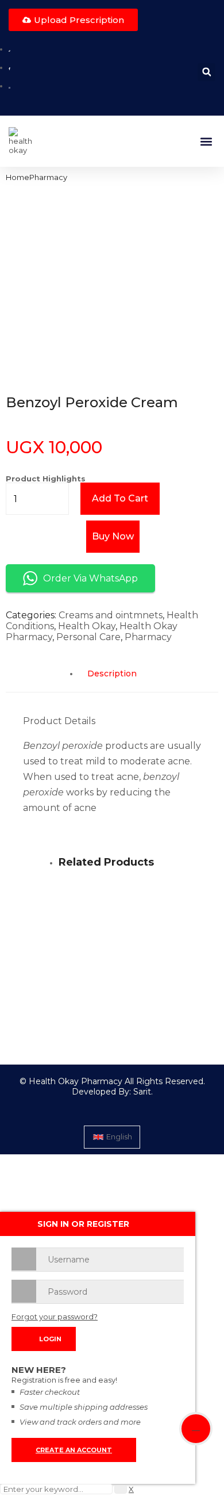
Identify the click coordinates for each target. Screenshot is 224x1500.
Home (17, 177)
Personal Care (88, 637)
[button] (206, 72)
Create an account (74, 1450)
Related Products (106, 862)
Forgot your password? (54, 1316)
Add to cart (120, 498)
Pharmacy (48, 177)
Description (112, 673)
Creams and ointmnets (111, 615)
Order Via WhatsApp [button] (90, 578)
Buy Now (113, 536)
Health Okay (86, 626)
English (119, 1136)
